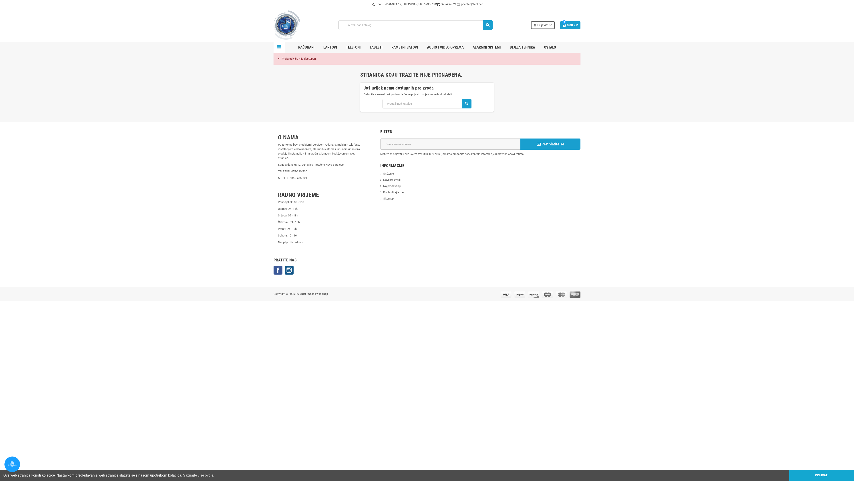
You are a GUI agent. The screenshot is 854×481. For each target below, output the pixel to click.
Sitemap (388, 198)
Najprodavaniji (392, 186)
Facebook (278, 270)
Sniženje (388, 173)
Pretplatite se (552, 144)
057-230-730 (428, 4)
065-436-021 (448, 4)
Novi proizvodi (392, 179)
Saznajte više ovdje (198, 475)
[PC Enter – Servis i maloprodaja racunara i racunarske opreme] (287, 25)
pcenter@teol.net (472, 4)
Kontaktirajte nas (394, 192)
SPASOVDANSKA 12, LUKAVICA (395, 4)
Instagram (289, 270)
